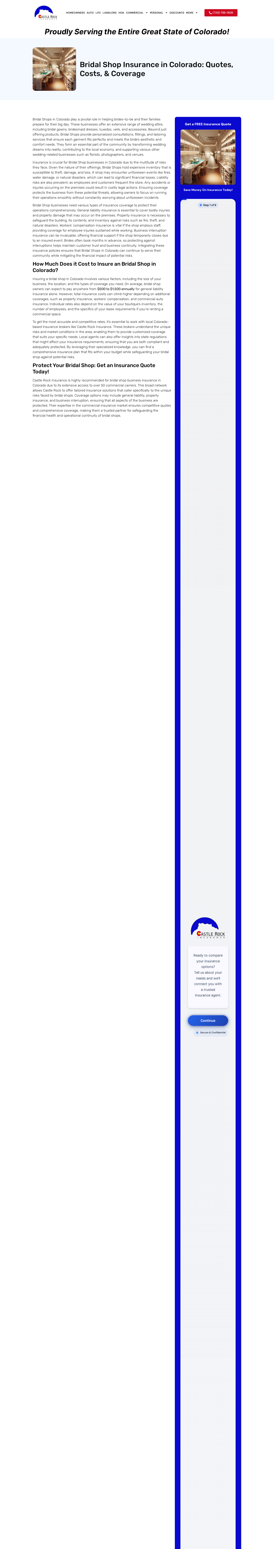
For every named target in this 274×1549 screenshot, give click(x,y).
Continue (208, 1021)
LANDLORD (110, 12)
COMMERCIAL (135, 12)
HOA (121, 12)
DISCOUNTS (177, 12)
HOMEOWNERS (75, 12)
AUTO (90, 12)
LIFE (98, 12)
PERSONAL (156, 12)
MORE (189, 12)
